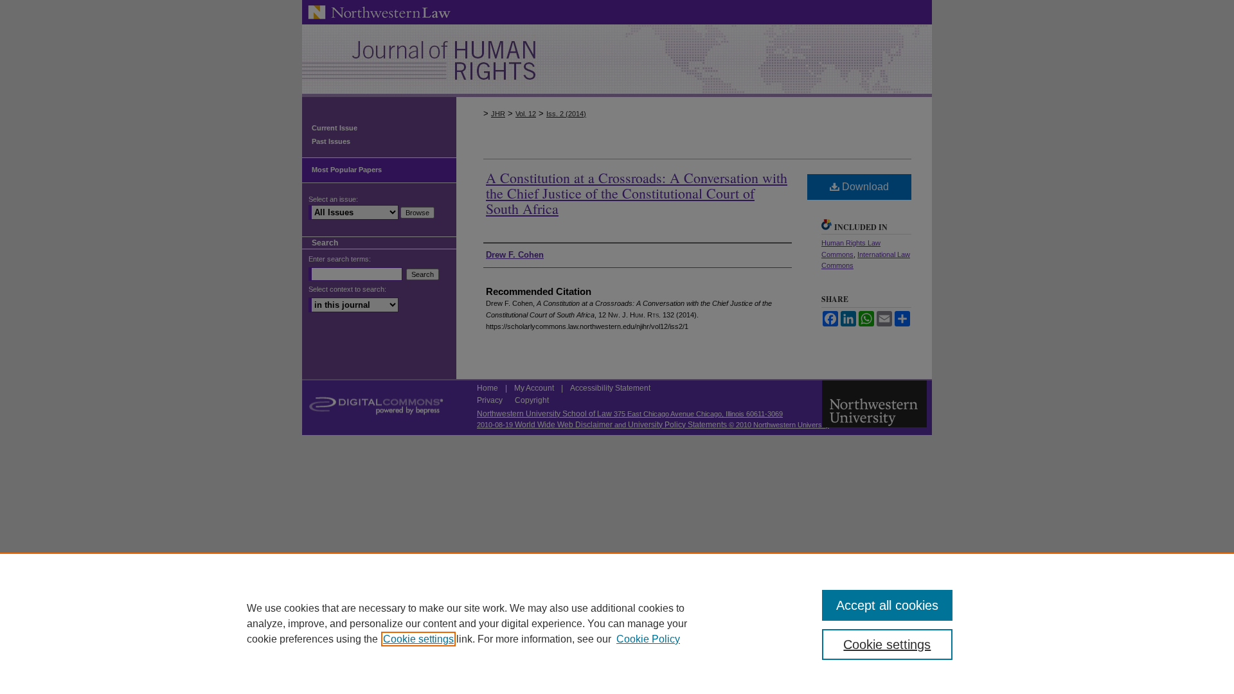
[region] (617, 623)
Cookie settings (418, 639)
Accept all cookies (887, 605)
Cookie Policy (648, 639)
